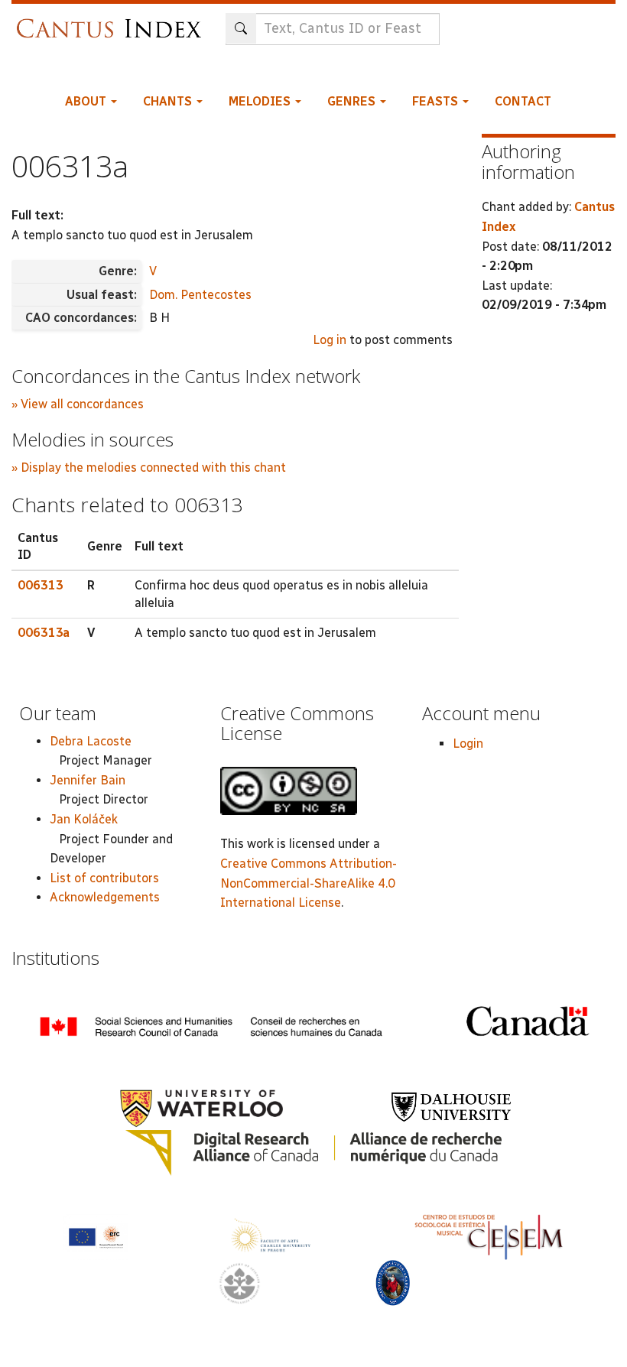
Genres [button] (352, 101)
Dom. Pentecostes (200, 294)
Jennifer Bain (87, 780)
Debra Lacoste (91, 741)
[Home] (112, 21)
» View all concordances (77, 404)
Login (468, 743)
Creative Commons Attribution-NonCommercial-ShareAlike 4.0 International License (308, 883)
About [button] (87, 101)
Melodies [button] (261, 101)
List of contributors (104, 878)
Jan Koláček (84, 819)
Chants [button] (169, 101)
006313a (44, 632)
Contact (523, 101)
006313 (40, 585)
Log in (329, 340)
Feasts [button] (436, 101)
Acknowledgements (105, 897)
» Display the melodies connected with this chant (148, 467)
